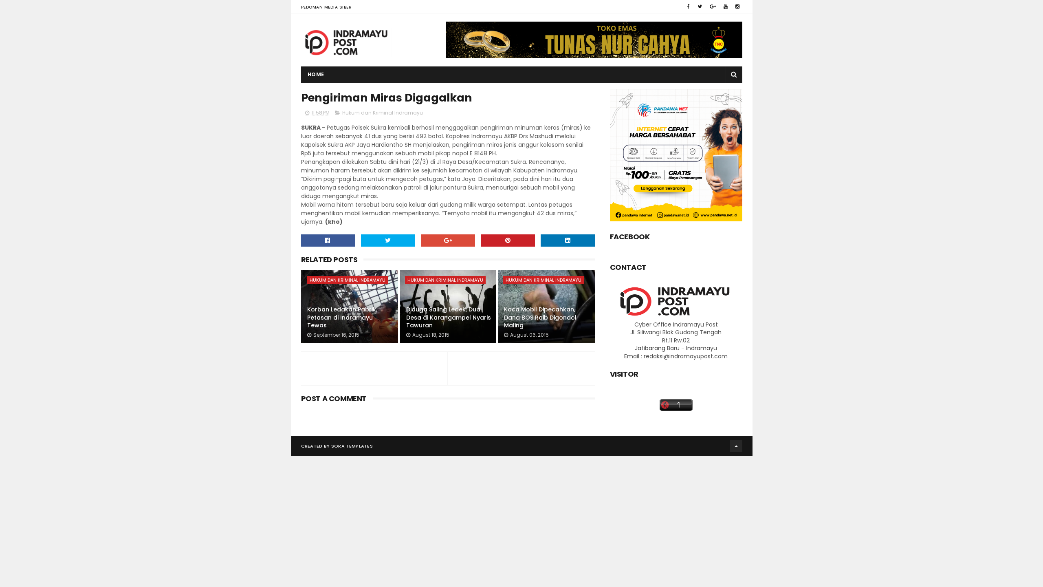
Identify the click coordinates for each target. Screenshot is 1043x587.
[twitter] (700, 6)
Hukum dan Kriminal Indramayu (382, 112)
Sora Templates (352, 446)
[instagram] (737, 6)
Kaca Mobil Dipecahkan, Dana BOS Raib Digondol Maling (540, 317)
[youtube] (726, 6)
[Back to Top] (736, 446)
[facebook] (688, 6)
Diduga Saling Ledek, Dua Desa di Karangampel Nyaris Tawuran (448, 317)
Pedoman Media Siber (326, 7)
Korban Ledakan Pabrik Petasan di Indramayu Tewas (341, 317)
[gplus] (713, 6)
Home (316, 74)
